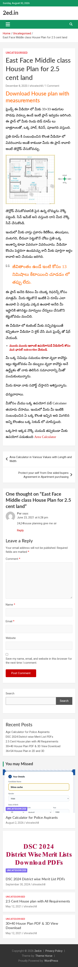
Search (10, 693)
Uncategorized (16, 809)
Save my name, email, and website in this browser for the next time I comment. (39, 660)
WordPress (51, 960)
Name (10, 604)
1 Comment (52, 85)
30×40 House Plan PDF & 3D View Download (33, 746)
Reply (20, 530)
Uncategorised (17, 52)
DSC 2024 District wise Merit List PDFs (29, 736)
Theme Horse (43, 956)
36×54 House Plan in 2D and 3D (25, 751)
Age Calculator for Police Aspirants (28, 732)
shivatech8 (36, 85)
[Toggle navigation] (8, 24)
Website (11, 638)
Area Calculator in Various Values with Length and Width (40, 459)
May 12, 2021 (14, 906)
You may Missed (19, 764)
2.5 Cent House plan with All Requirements (32, 741)
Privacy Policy (53, 951)
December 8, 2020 (16, 85)
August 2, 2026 (15, 822)
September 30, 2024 (18, 884)
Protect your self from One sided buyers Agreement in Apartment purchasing (43, 475)
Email (10, 621)
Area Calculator (45, 437)
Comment (13, 559)
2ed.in (10, 13)
